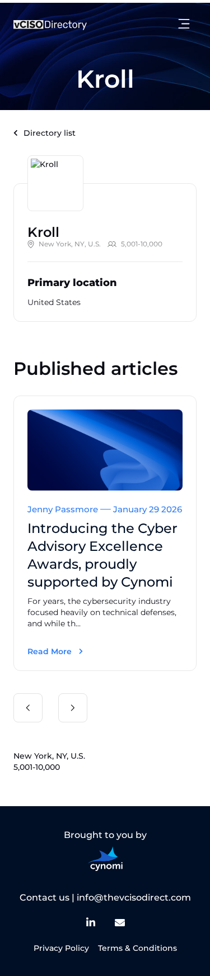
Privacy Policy (61, 948)
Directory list (50, 133)
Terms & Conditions (137, 948)
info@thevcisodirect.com (134, 897)
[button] (28, 707)
